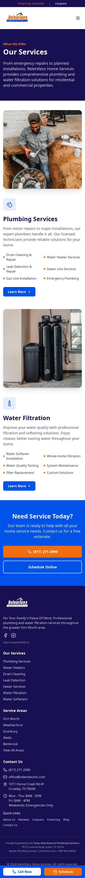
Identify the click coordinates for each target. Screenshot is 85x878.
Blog (66, 819)
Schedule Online (42, 567)
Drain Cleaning (14, 674)
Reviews (23, 819)
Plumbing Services (17, 661)
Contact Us (10, 825)
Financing (53, 819)
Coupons (61, 3)
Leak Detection (14, 680)
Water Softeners (15, 699)
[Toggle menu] (78, 18)
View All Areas (13, 750)
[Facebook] (5, 635)
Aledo (7, 737)
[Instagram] (13, 635)
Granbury (10, 731)
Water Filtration (14, 693)
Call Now (25, 872)
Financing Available (31, 3)
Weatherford (13, 725)
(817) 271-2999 (45, 551)
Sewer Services (14, 686)
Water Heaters (14, 667)
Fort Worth (11, 719)
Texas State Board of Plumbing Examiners (56, 843)
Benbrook (10, 744)
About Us (9, 819)
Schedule (66, 872)
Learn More (17, 292)
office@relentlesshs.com (27, 777)
